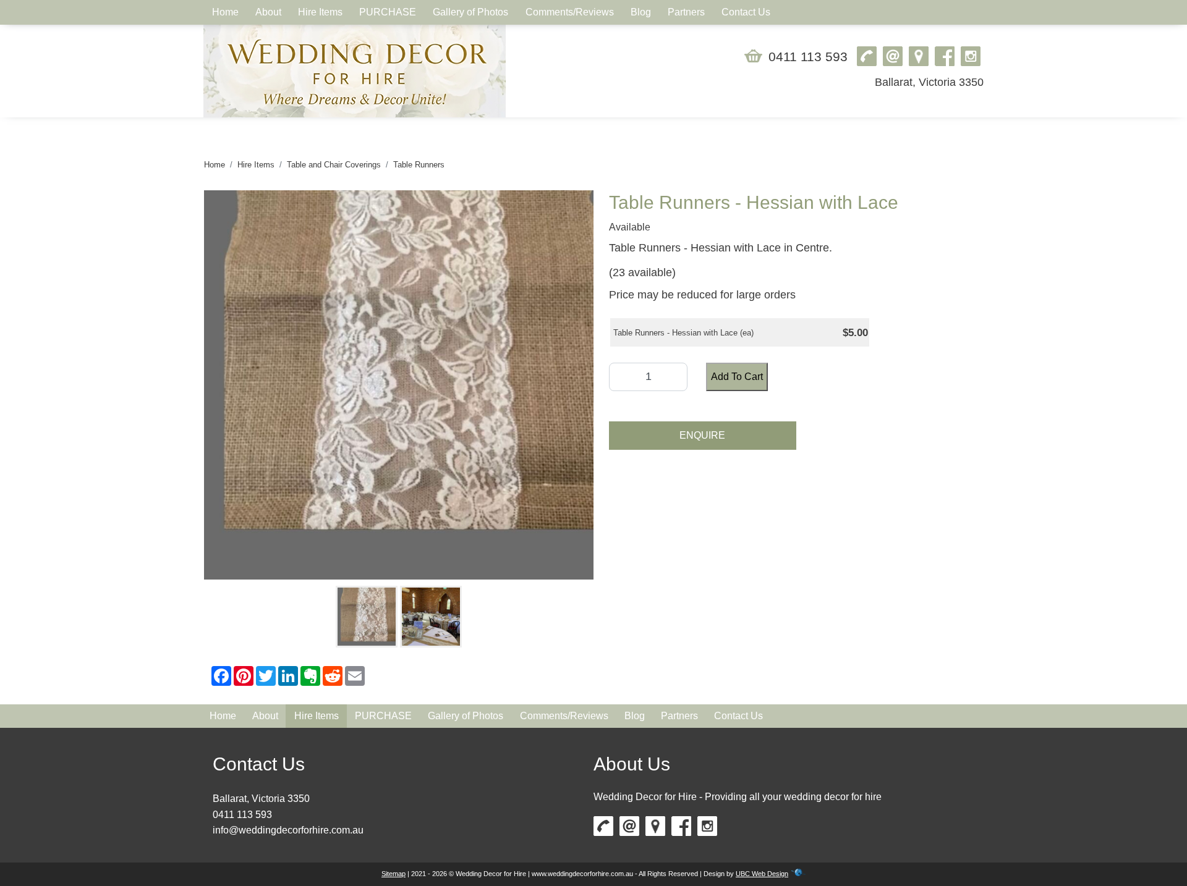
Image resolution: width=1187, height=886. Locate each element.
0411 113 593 (808, 56)
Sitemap (393, 873)
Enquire (702, 435)
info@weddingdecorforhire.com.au (288, 830)
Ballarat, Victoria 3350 (929, 82)
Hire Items (255, 164)
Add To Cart (737, 376)
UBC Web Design (762, 873)
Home (214, 164)
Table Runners (419, 164)
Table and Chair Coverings (334, 164)
